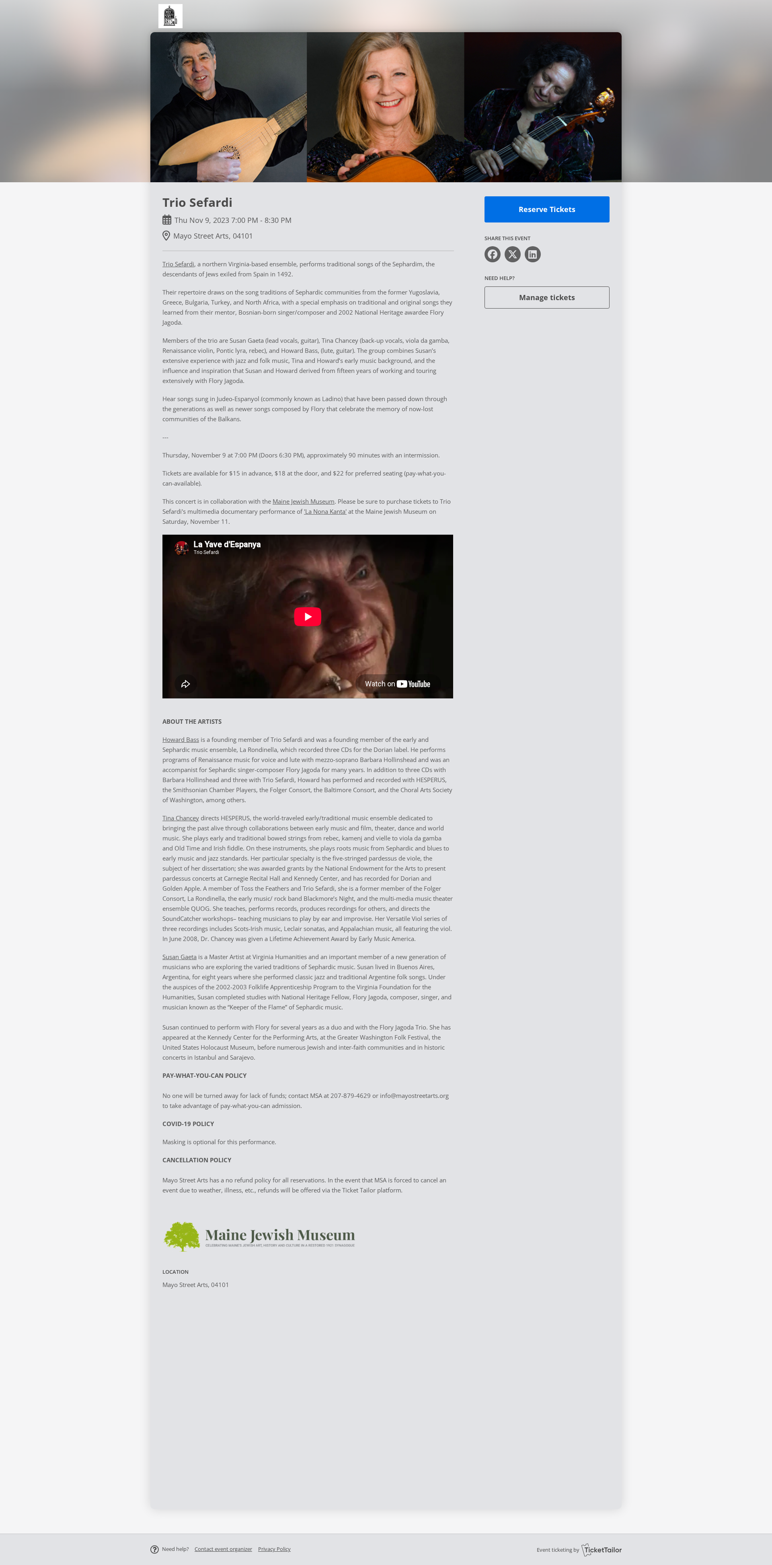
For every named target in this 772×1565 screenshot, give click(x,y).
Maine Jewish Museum (304, 501)
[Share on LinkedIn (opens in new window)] (533, 254)
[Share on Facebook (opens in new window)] (493, 254)
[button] (223, 1549)
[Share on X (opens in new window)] (513, 254)
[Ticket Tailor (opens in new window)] (601, 1549)
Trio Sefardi (178, 264)
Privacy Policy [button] (274, 1549)
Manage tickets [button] (547, 297)
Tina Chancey (180, 818)
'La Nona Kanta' (325, 511)
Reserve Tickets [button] (547, 209)
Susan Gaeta (179, 957)
